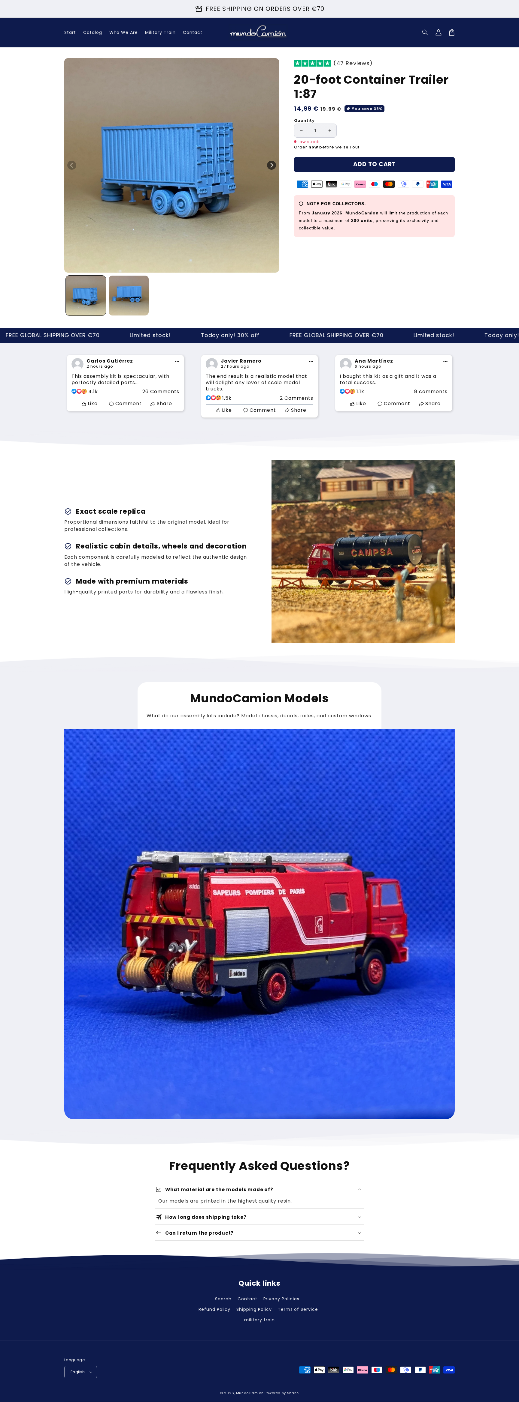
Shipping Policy (254, 1309)
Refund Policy (214, 1309)
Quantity (304, 120)
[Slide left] (71, 165)
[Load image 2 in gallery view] (129, 295)
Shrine (293, 1393)
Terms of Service (298, 1309)
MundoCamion (250, 1393)
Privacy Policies (281, 1299)
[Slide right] (271, 165)
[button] (425, 32)
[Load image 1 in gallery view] (86, 295)
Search (223, 1299)
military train (259, 1320)
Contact (247, 1299)
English (78, 1372)
